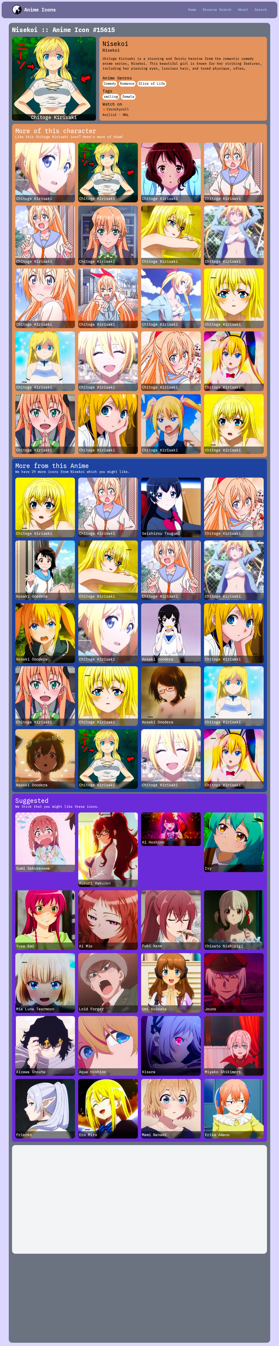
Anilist (110, 115)
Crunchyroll (118, 109)
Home (192, 10)
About (243, 10)
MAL (126, 115)
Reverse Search (217, 10)
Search (261, 10)
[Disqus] (139, 1199)
